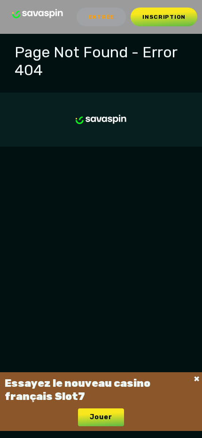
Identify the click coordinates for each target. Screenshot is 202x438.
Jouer (101, 417)
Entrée (101, 17)
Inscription (164, 17)
